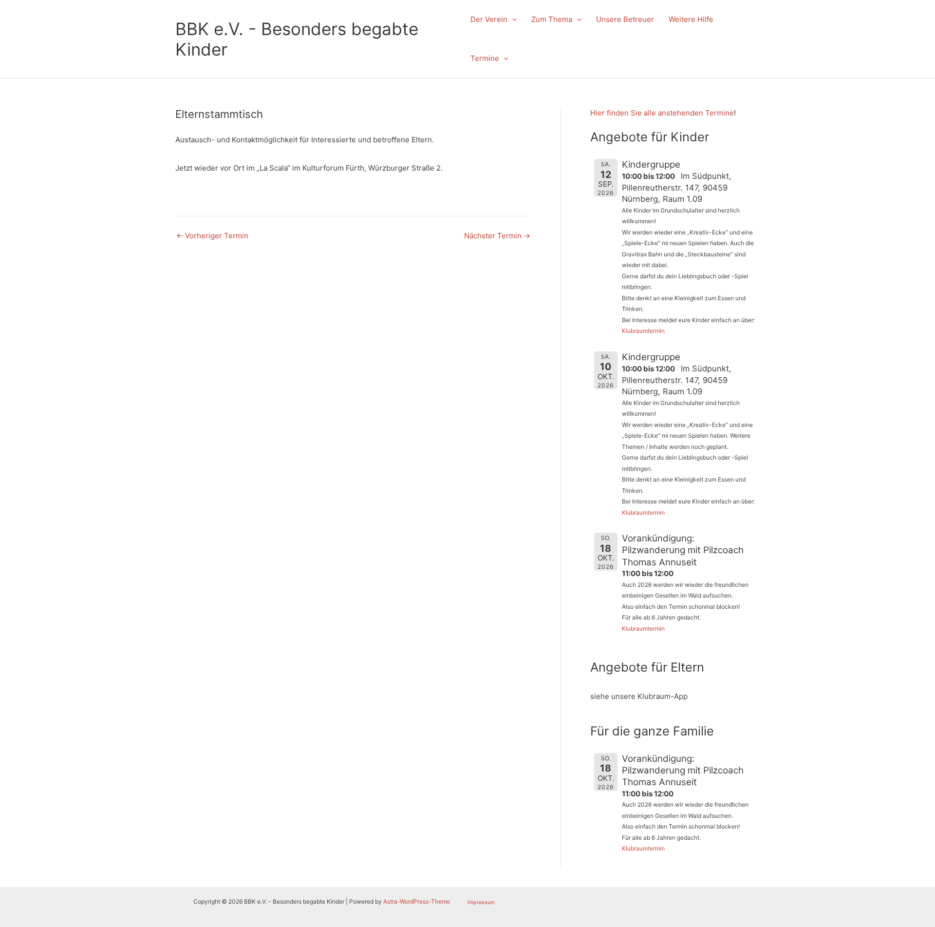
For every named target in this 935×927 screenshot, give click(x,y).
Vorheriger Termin (212, 235)
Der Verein (488, 19)
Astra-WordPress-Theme (416, 901)
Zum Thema (551, 19)
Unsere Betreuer (625, 19)
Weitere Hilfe (691, 19)
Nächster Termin (497, 235)
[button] (512, 19)
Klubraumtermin (643, 330)
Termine (484, 58)
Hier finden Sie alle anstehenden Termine (662, 112)
